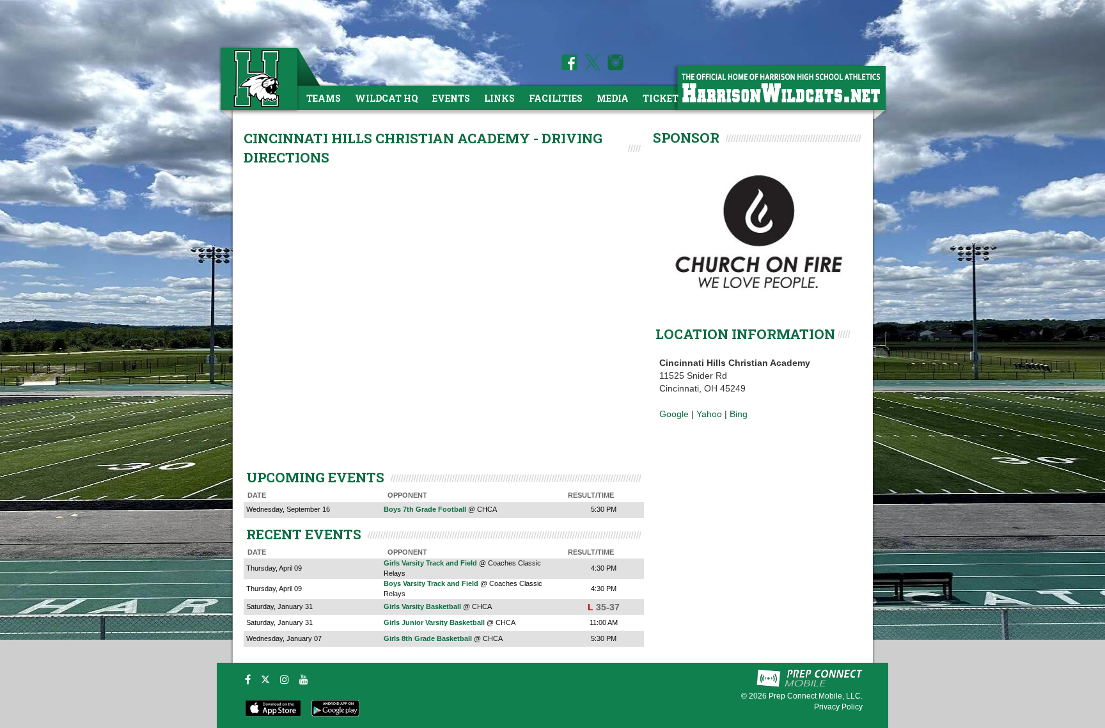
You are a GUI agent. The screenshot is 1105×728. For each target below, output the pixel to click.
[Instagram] (285, 679)
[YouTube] (304, 679)
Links (499, 98)
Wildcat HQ (386, 98)
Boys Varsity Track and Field (431, 583)
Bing (739, 414)
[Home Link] (258, 78)
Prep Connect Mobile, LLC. (816, 696)
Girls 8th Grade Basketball (428, 638)
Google (674, 414)
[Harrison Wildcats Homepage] (780, 87)
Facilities (556, 98)
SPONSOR (686, 137)
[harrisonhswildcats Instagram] (613, 67)
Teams (323, 98)
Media (613, 98)
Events (451, 98)
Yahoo (709, 414)
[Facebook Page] (569, 67)
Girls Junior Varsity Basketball (434, 622)
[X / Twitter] (265, 679)
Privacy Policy (838, 706)
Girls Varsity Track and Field (430, 563)
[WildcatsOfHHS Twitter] (590, 67)
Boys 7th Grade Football (425, 509)
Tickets (663, 98)
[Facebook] (247, 679)
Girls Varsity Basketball (422, 606)
